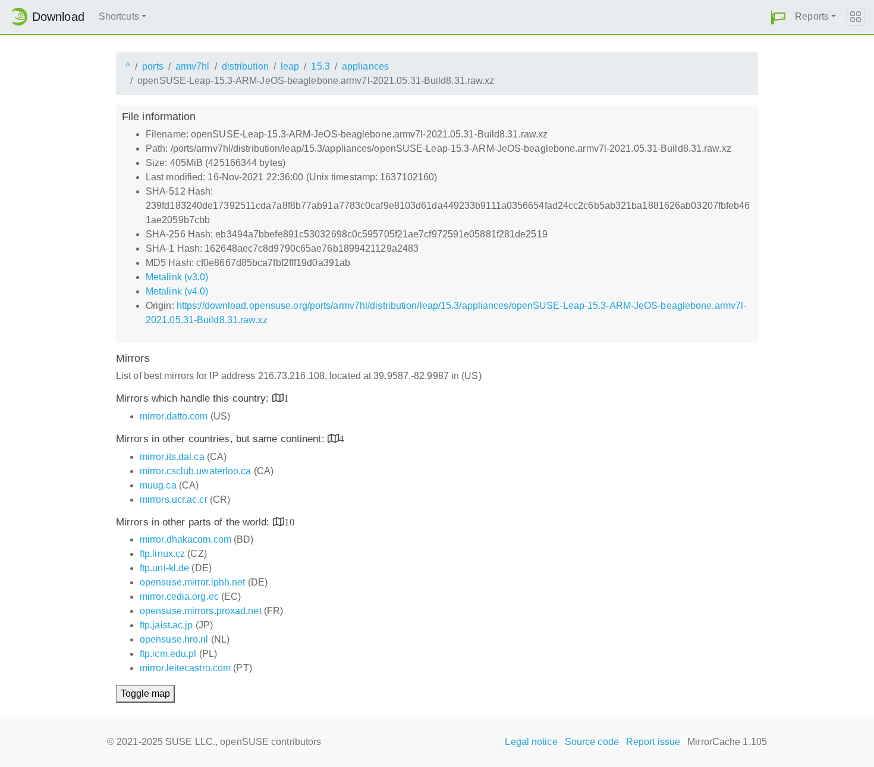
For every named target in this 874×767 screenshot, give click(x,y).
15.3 (320, 66)
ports (153, 66)
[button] (778, 17)
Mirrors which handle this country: (194, 398)
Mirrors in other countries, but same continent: (222, 438)
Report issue (653, 742)
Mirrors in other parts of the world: (194, 522)
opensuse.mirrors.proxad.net (201, 611)
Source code (592, 742)
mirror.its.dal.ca (172, 457)
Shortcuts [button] (119, 16)
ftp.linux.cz (162, 554)
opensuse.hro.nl (174, 639)
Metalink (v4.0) (177, 291)
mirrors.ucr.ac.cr (174, 499)
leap (290, 66)
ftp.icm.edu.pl (168, 654)
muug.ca (158, 485)
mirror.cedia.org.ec (179, 596)
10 (289, 521)
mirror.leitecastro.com (185, 668)
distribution (245, 66)
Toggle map (145, 693)
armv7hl (192, 66)
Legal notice (531, 742)
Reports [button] (812, 16)
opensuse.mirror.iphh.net (192, 582)
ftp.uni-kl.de (164, 568)
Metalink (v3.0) (177, 277)
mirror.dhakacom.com (185, 539)
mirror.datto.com (174, 416)
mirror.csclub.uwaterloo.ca (195, 471)
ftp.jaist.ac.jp (166, 625)
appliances (365, 66)
